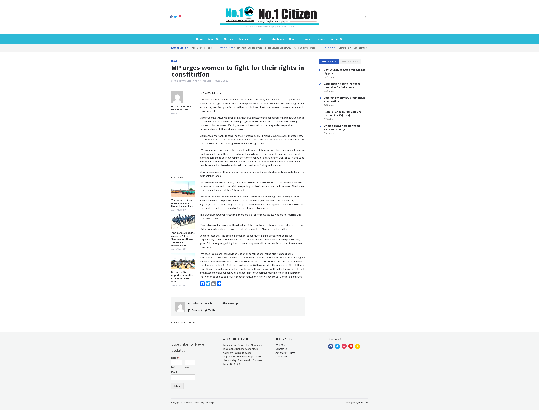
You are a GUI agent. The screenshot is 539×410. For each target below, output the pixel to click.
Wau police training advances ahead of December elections (182, 203)
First (173, 367)
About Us (213, 39)
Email (175, 372)
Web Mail (280, 345)
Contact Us (336, 39)
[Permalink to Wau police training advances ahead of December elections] (183, 189)
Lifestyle (276, 39)
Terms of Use (282, 356)
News (227, 39)
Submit (177, 386)
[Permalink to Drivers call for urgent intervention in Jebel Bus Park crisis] (183, 261)
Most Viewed (329, 62)
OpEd (260, 39)
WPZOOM (363, 402)
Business (243, 39)
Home (199, 39)
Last (187, 367)
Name (175, 357)
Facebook (197, 310)
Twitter (212, 310)
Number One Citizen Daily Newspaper (192, 81)
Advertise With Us (285, 352)
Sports (293, 39)
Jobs (307, 39)
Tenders (320, 39)
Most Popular (350, 62)
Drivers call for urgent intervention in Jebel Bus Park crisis (357, 48)
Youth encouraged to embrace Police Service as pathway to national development (264, 48)
